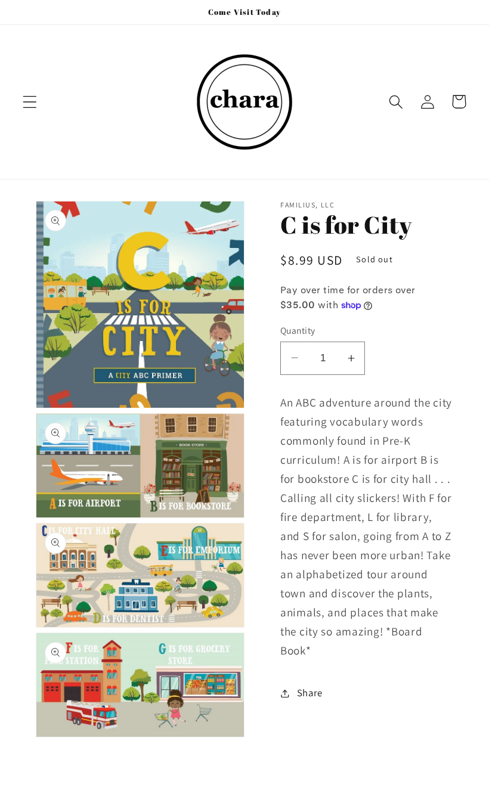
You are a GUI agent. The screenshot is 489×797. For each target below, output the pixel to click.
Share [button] (310, 692)
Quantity (297, 330)
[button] (30, 101)
